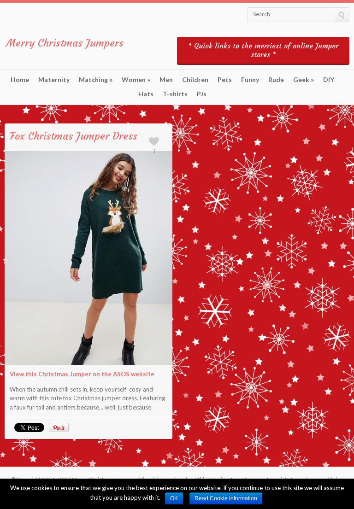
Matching (95, 79)
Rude (276, 79)
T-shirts (175, 94)
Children (195, 79)
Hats (145, 94)
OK (174, 498)
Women (136, 79)
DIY (328, 79)
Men (166, 79)
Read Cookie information (226, 498)
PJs (201, 94)
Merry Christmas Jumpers (65, 43)
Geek (303, 79)
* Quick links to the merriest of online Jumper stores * (263, 50)
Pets (225, 79)
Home (20, 79)
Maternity (54, 79)
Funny (250, 79)
